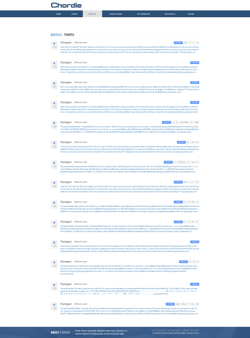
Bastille (56, 34)
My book (143, 14)
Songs (74, 14)
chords (183, 333)
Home (58, 14)
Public (116, 14)
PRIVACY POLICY (193, 333)
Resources (170, 14)
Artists (92, 14)
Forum (191, 14)
